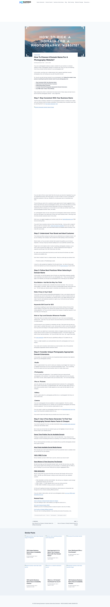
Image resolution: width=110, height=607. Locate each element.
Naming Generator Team (39, 62)
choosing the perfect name (40, 515)
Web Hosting (71, 2)
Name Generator (40, 2)
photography (53, 515)
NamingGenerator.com (68, 219)
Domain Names (37, 54)
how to (48, 515)
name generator (39, 337)
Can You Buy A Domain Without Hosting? (43, 509)
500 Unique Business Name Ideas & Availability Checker (34, 552)
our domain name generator (68, 424)
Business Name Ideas (59, 2)
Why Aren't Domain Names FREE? (42, 505)
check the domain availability (57, 225)
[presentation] (34, 541)
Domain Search (49, 2)
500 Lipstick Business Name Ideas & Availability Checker (34, 581)
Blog (66, 2)
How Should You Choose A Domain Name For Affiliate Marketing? (42, 523)
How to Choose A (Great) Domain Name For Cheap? (46, 500)
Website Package (79, 2)
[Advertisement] (55, 13)
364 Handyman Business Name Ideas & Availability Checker (75, 581)
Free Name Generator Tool (51, 103)
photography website (62, 515)
